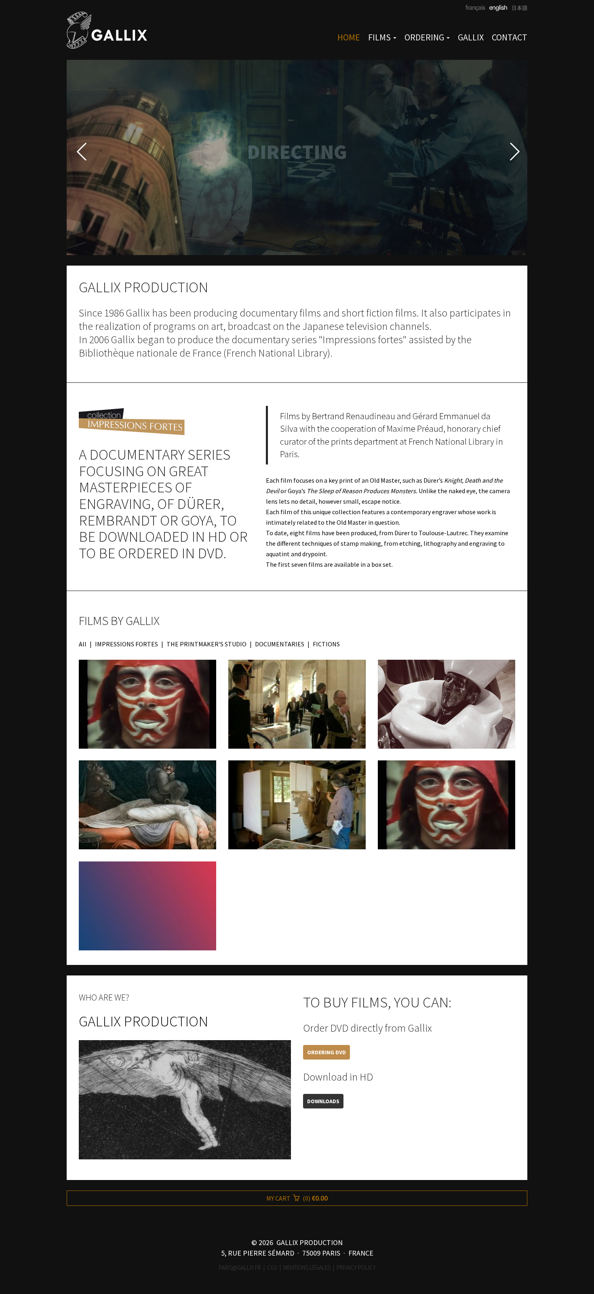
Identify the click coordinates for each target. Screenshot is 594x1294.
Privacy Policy (356, 1267)
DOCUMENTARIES (279, 644)
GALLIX (471, 37)
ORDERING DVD (326, 1052)
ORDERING (425, 37)
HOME (348, 37)
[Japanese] (517, 8)
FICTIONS (326, 644)
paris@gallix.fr (240, 1267)
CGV (272, 1267)
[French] (476, 8)
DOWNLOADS (323, 1101)
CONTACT (509, 37)
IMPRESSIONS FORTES (126, 644)
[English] (497, 8)
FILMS (380, 37)
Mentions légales (307, 1267)
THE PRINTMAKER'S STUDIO (206, 644)
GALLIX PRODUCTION (143, 1021)
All (82, 644)
